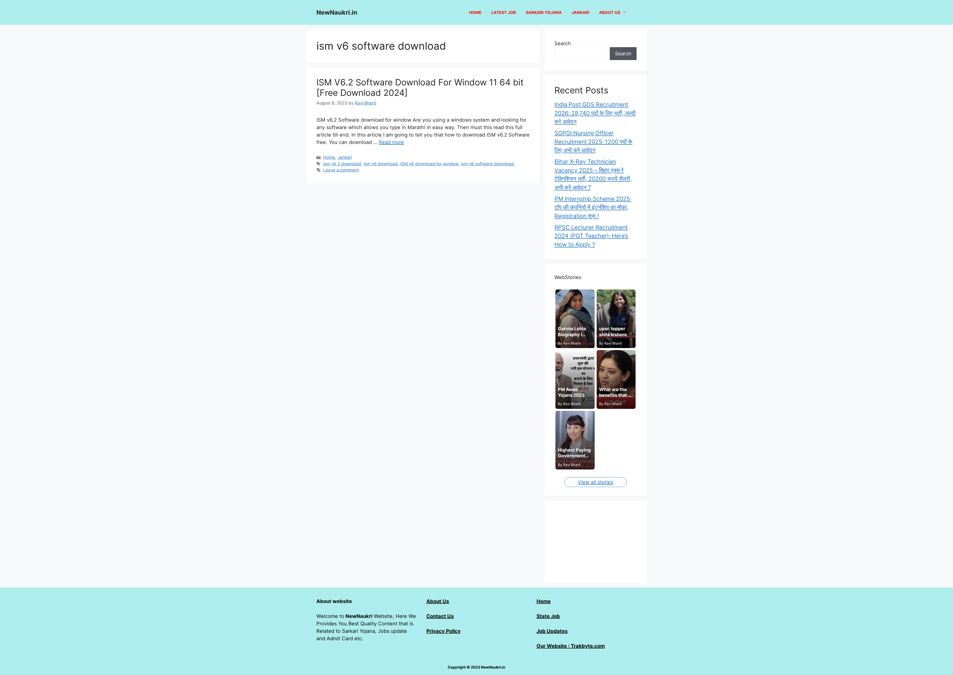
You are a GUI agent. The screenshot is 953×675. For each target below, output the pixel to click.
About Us (437, 601)
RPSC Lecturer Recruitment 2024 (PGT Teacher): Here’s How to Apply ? (591, 236)
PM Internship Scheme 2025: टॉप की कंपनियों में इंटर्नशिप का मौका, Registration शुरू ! (592, 207)
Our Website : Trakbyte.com (571, 646)
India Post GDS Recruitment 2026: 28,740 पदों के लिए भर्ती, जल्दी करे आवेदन (595, 113)
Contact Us (440, 616)
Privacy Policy (443, 631)
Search (562, 43)
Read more (391, 142)
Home (475, 12)
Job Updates (552, 631)
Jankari (580, 12)
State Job (548, 616)
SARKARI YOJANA (544, 12)
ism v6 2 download (342, 163)
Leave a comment (341, 170)
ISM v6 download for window (429, 163)
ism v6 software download (487, 163)
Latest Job (503, 12)
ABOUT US (609, 12)
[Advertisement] (595, 542)
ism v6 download (381, 163)
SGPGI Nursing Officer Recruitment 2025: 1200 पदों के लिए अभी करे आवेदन (593, 142)
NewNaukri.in (336, 12)
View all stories (595, 482)
